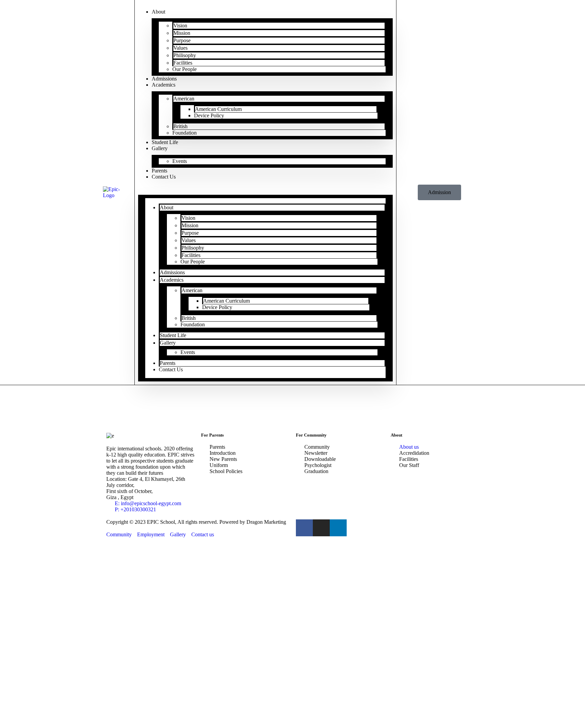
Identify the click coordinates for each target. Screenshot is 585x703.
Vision (180, 25)
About (158, 12)
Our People (184, 69)
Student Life (173, 335)
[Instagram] (321, 527)
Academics (163, 85)
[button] (265, 188)
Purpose (182, 40)
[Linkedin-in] (338, 527)
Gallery (160, 148)
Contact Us (164, 177)
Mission (181, 33)
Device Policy (209, 115)
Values (180, 48)
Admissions (172, 272)
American (183, 98)
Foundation (184, 133)
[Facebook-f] (304, 527)
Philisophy (184, 55)
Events (179, 161)
